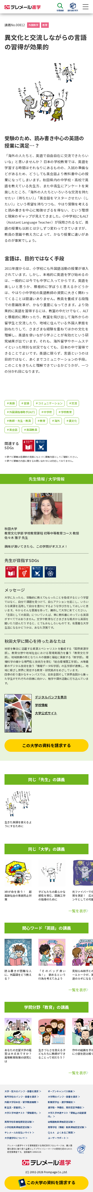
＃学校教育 (65, 412)
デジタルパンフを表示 (51, 697)
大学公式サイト (46, 713)
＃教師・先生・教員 (19, 421)
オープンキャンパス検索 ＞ (61, 1091)
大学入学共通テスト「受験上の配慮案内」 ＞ (67, 1114)
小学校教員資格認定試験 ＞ (18, 1127)
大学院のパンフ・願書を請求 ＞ (64, 1096)
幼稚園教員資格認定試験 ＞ (61, 1121)
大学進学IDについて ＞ (16, 1138)
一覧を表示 (77, 910)
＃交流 (73, 403)
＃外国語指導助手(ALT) (21, 412)
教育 (44, 25)
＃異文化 (71, 421)
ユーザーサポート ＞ (58, 1138)
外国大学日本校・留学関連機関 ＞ (22, 1102)
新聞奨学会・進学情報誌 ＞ (61, 1102)
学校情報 (41, 705)
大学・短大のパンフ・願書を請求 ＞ (23, 1091)
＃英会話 (12, 429)
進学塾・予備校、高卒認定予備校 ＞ (66, 1107)
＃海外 (56, 421)
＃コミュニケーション (49, 403)
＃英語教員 (30, 429)
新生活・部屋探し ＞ (15, 1107)
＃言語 (25, 403)
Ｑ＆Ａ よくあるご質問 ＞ (61, 1132)
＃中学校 (46, 412)
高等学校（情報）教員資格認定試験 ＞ (67, 1127)
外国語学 (33, 25)
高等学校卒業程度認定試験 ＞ (19, 1121)
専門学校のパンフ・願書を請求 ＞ (22, 1096)
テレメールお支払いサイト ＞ (19, 1132)
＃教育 (41, 421)
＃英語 (11, 403)
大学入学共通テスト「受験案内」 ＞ (23, 1112)
